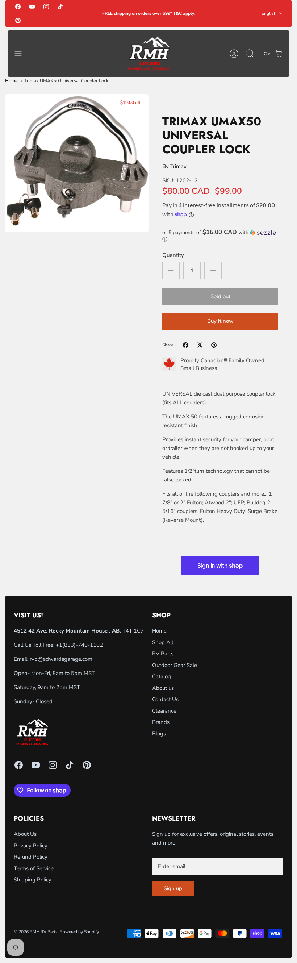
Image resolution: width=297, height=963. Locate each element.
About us (163, 688)
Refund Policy (30, 856)
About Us (25, 834)
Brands (161, 722)
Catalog (161, 676)
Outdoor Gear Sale (174, 665)
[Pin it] (214, 345)
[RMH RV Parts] (148, 54)
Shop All (162, 642)
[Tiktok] (60, 6)
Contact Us (165, 699)
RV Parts (162, 653)
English (269, 13)
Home (11, 81)
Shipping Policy (32, 879)
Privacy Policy (30, 845)
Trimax (178, 166)
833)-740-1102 (83, 645)
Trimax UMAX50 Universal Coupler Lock (66, 81)
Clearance (164, 710)
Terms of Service (34, 868)
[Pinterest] (18, 20)
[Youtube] (32, 6)
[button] (220, 236)
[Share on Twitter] (200, 345)
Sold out (220, 296)
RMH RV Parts (44, 932)
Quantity (173, 255)
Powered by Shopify (79, 932)
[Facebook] (18, 6)
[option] (76, 163)
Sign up (173, 888)
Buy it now (220, 321)
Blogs (159, 733)
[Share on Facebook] (186, 345)
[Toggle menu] (22, 53)
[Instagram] (46, 6)
